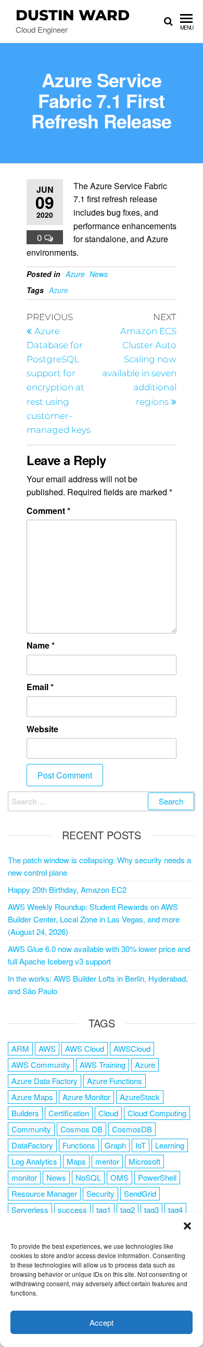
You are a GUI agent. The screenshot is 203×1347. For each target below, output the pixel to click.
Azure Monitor (86, 1096)
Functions (78, 1145)
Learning (169, 1145)
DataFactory (32, 1145)
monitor (24, 1177)
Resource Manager (44, 1193)
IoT (140, 1145)
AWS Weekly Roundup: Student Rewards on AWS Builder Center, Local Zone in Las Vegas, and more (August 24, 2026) (94, 919)
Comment (48, 511)
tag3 (151, 1209)
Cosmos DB (81, 1129)
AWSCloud (131, 1048)
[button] (187, 1226)
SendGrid (140, 1193)
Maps (76, 1161)
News (99, 274)
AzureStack (140, 1096)
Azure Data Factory (44, 1080)
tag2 (127, 1209)
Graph (115, 1145)
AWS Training (102, 1064)
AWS (47, 1048)
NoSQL (88, 1177)
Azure (75, 274)
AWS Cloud (84, 1048)
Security (100, 1193)
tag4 (175, 1209)
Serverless (29, 1209)
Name (41, 645)
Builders (25, 1112)
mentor (107, 1161)
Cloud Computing (157, 1112)
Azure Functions (114, 1080)
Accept (101, 1322)
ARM (20, 1048)
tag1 (103, 1209)
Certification (68, 1112)
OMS (119, 1177)
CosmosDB (132, 1129)
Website (42, 729)
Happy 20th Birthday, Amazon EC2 (67, 889)
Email (40, 687)
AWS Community (40, 1064)
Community (31, 1129)
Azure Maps (32, 1096)
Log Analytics (34, 1161)
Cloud (108, 1112)
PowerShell (157, 1177)
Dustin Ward (73, 15)
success (72, 1209)
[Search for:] (101, 801)
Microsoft (144, 1161)
